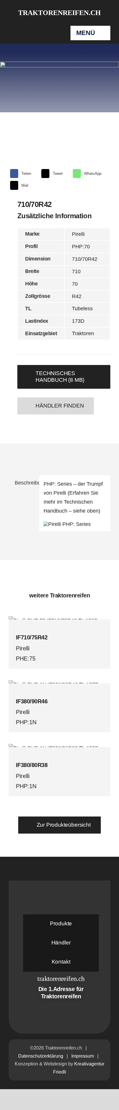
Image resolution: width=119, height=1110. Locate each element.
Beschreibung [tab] (25, 483)
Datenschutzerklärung (40, 1056)
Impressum (82, 1056)
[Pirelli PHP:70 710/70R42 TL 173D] (59, 145)
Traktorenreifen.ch (59, 12)
